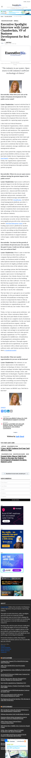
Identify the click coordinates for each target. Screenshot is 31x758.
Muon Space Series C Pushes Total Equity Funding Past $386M (15, 686)
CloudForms (17, 200)
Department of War (12, 446)
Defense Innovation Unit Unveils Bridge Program (15, 714)
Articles (3, 446)
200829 (3, 407)
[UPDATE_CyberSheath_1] (12, 586)
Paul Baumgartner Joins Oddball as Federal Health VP (15, 670)
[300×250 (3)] (12, 515)
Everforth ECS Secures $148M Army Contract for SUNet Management (15, 675)
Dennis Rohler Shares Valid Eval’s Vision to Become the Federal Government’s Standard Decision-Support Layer (14, 459)
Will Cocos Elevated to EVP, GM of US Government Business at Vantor (12, 695)
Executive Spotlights (19, 454)
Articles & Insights (5, 647)
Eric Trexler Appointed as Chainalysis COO (13, 683)
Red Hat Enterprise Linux (14, 223)
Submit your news (5, 650)
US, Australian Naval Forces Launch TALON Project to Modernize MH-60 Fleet (13, 735)
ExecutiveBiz (4, 607)
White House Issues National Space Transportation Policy (11, 722)
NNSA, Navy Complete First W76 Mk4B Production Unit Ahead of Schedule (12, 731)
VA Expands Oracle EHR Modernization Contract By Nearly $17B (15, 691)
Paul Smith (4, 158)
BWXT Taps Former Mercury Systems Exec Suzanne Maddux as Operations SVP (13, 679)
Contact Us (3, 652)
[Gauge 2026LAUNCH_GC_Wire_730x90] (15, 12)
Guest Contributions (6, 649)
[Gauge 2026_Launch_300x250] (16, 748)
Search (27, 474)
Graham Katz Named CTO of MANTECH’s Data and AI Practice (14, 662)
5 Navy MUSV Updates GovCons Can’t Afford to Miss (15, 449)
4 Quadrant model (10, 350)
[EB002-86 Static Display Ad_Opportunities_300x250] (12, 539)
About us (3, 645)
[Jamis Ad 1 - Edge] (12, 563)
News (27, 454)
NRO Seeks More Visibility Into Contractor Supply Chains (15, 726)
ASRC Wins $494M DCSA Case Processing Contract (13, 666)
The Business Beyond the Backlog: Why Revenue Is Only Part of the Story (15, 699)
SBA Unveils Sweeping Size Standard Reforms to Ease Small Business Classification (15, 710)
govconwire (7, 658)
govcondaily (7, 706)
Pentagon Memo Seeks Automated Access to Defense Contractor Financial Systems (14, 718)
